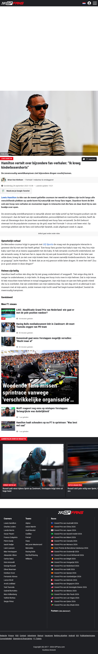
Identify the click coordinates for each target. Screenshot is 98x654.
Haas (28, 541)
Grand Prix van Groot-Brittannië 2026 (69, 555)
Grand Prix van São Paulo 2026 (66, 594)
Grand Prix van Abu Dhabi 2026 (66, 605)
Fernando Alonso (10, 576)
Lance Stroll (8, 580)
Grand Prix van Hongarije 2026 (66, 562)
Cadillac (29, 534)
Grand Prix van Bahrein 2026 (65, 580)
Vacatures (49, 636)
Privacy (11, 636)
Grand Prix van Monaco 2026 (65, 544)
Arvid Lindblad (9, 584)
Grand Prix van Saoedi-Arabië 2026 (68, 534)
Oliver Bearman (10, 569)
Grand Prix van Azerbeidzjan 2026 (67, 576)
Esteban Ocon (9, 573)
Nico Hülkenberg (10, 594)
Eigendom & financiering (22, 639)
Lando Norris (9, 530)
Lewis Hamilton (6, 158)
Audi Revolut (30, 530)
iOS (77, 636)
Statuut (40, 636)
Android (72, 636)
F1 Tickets (37, 639)
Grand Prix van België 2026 (65, 559)
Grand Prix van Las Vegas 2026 (66, 598)
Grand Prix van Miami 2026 (65, 537)
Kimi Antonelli (9, 562)
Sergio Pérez (9, 601)
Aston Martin (31, 527)
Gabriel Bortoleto (10, 591)
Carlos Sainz (9, 559)
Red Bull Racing (32, 555)
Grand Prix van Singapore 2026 (66, 584)
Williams (29, 559)
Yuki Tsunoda (9, 587)
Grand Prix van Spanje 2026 (65, 573)
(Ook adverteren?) (64, 611)
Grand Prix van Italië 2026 (64, 569)
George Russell (10, 566)
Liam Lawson (9, 548)
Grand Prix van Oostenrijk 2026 (66, 552)
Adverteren (31, 636)
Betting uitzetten (60, 636)
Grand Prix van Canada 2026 (65, 541)
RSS (17, 636)
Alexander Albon (10, 555)
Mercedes (29, 548)
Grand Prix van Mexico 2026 (65, 591)
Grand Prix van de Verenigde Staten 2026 (70, 587)
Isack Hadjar (9, 544)
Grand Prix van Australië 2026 (66, 523)
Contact (23, 636)
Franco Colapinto (10, 537)
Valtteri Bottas (9, 598)
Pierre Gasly (8, 541)
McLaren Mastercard (34, 544)
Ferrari (28, 537)
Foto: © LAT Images (8, 154)
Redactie (3, 636)
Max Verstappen (10, 552)
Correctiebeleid (6, 639)
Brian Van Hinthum (15, 180)
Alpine (28, 523)
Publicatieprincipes (87, 636)
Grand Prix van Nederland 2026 (66, 566)
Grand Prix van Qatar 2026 (65, 601)
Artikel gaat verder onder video (49, 233)
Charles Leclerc (10, 527)
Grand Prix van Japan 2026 (65, 530)
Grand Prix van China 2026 (65, 527)
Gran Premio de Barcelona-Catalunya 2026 (71, 548)
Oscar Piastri (9, 534)
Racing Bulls (30, 552)
